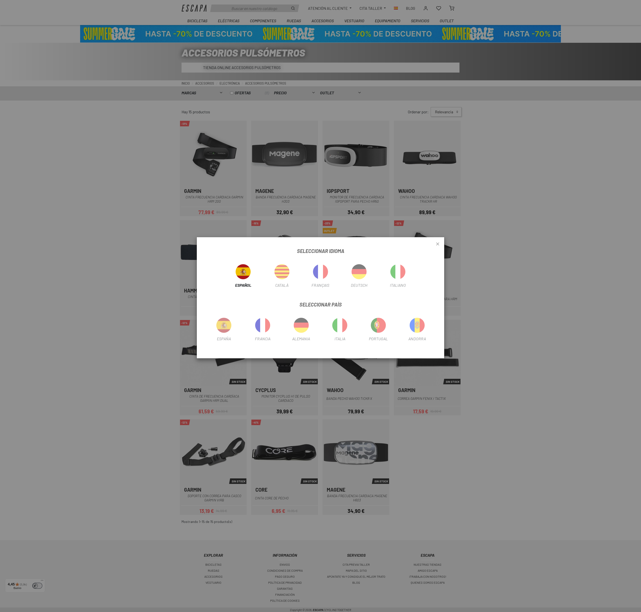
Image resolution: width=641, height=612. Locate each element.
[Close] (437, 244)
